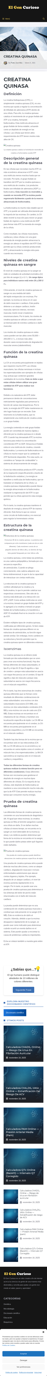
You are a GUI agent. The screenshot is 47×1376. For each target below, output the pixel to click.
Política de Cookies (8, 1345)
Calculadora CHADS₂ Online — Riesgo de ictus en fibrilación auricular (23, 1050)
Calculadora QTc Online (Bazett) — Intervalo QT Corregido (20, 1173)
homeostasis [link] (22, 519)
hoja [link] (40, 550)
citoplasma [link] (18, 483)
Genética (7, 1304)
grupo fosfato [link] (34, 116)
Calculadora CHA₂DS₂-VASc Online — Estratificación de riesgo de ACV (23, 1091)
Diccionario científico (15, 1013)
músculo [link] (22, 678)
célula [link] (10, 113)
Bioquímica (8, 1322)
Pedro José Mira (16, 63)
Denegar (23, 1360)
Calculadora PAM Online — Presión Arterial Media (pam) (22, 1132)
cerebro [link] (9, 671)
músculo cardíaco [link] (15, 733)
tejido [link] (9, 297)
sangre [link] (30, 264)
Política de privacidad (26, 1372)
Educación (8, 1318)
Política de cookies (12, 1372)
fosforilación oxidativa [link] (15, 476)
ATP (7, 944)
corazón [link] (7, 919)
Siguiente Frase (23, 990)
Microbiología (9, 1309)
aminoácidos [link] (11, 568)
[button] (43, 1332)
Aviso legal (38, 1372)
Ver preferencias (23, 1367)
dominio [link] (14, 550)
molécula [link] (24, 123)
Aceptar (23, 1354)
